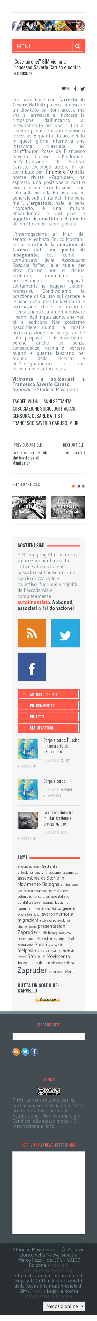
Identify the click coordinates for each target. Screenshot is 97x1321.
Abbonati (62, 602)
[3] (83, 486)
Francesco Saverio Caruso (39, 422)
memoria (63, 914)
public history (48, 933)
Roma (40, 944)
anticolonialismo (29, 872)
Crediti (36, 1291)
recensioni (26, 938)
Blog (63, 832)
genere (69, 908)
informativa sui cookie (48, 1296)
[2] (78, 486)
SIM (61, 945)
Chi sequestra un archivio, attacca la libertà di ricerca (31, 503)
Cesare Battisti (47, 415)
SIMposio (27, 950)
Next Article (73, 445)
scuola (52, 945)
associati (27, 608)
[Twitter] (82, 88)
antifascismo (51, 872)
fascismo (62, 902)
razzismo (65, 933)
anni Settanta (57, 401)
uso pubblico (39, 962)
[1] (73, 486)
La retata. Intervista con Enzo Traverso (67, 506)
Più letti (37, 716)
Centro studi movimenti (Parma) (38, 891)
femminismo (43, 908)
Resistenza (47, 938)
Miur (74, 422)
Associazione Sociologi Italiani (43, 408)
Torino (22, 963)
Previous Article (28, 445)
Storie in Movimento (48, 956)
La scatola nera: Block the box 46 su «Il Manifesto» (29, 457)
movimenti (45, 920)
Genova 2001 (25, 914)
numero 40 (61, 172)
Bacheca (65, 760)
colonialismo (27, 896)
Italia (36, 914)
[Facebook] (75, 88)
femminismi (26, 908)
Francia (56, 908)
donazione (61, 608)
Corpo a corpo (54, 781)
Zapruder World (61, 971)
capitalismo (69, 884)
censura (21, 415)
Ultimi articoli (42, 728)
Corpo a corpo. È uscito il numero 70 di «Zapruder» (61, 746)
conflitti (24, 902)
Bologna (51, 884)
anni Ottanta (25, 866)
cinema (65, 891)
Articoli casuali (43, 694)
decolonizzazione (43, 902)
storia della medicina (49, 951)
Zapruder (67, 790)
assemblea (70, 872)
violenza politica (62, 963)
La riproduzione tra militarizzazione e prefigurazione (58, 818)
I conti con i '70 (73, 452)
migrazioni (28, 920)
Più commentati (42, 705)
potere (32, 927)
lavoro (47, 914)
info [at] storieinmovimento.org (48, 1267)
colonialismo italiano (53, 896)
